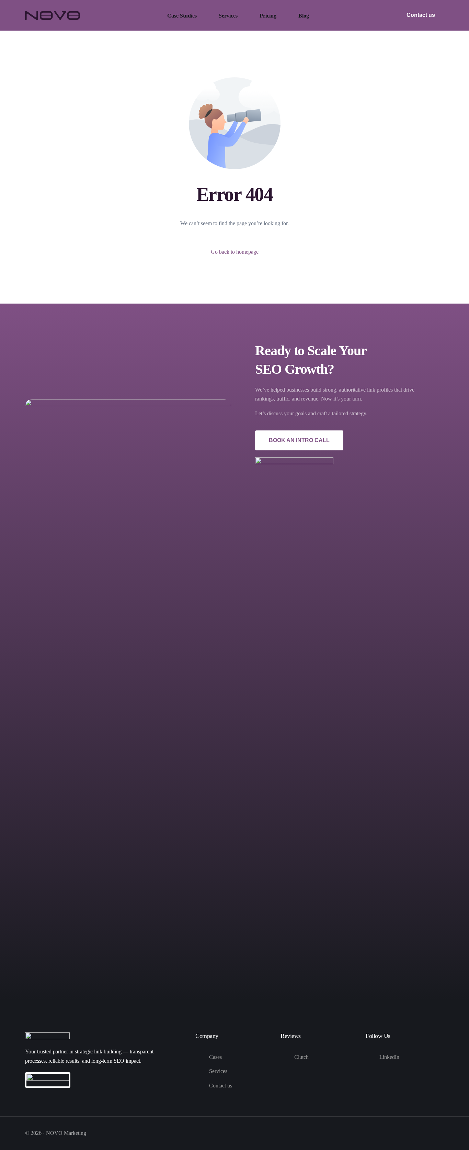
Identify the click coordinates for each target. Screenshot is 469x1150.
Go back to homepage (235, 252)
